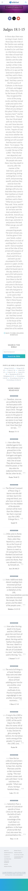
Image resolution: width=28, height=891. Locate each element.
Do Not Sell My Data (19, 854)
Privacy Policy (17, 850)
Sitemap (6, 864)
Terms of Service (18, 852)
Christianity (14, 7)
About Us (6, 850)
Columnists (7, 856)
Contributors (7, 859)
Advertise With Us (8, 852)
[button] (25, 2)
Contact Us (7, 854)
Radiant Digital (8, 866)
